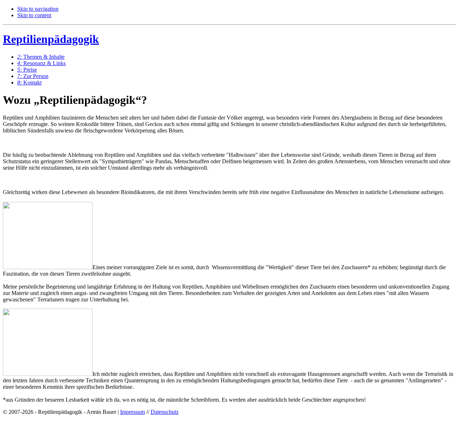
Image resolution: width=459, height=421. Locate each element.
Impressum (132, 412)
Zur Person (32, 76)
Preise (27, 70)
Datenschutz (165, 412)
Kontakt (29, 82)
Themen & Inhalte (41, 57)
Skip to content (34, 15)
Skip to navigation (37, 9)
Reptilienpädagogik (51, 39)
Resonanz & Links (41, 63)
